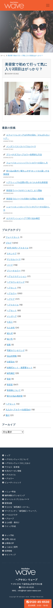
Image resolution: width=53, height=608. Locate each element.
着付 (8, 415)
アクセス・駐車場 (12, 467)
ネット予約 (9, 535)
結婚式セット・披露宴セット (20, 367)
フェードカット (13, 237)
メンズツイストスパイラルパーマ (21, 146)
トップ (7, 455)
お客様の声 (9, 543)
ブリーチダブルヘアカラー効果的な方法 (24, 154)
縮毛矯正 (11, 373)
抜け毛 (10, 339)
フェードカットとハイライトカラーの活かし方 (27, 163)
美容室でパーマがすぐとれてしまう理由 (24, 190)
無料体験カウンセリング (15, 495)
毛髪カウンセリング (16, 350)
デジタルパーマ (14, 259)
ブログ (9, 243)
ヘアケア (11, 299)
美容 (9, 379)
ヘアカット (12, 288)
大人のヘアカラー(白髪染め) (18, 409)
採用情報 (8, 551)
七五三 (10, 322)
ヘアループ (9, 519)
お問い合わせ (10, 539)
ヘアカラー (12, 293)
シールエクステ (11, 515)
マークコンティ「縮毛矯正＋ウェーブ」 (21, 511)
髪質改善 (8, 503)
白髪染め (11, 362)
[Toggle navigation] (48, 5)
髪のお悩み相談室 (15, 396)
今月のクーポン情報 (13, 471)
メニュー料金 (10, 492)
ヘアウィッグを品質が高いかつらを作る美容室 (27, 182)
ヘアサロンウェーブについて (17, 459)
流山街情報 (12, 356)
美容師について (14, 390)
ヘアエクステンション (17, 276)
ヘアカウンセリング (16, 282)
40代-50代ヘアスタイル (17, 248)
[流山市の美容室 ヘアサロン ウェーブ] (14, 5)
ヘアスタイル (13, 305)
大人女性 (11, 328)
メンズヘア (12, 316)
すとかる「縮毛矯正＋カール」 (17, 507)
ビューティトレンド (13, 482)
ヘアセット (12, 310)
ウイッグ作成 (10, 526)
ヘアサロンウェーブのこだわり (17, 463)
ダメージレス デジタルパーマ (17, 499)
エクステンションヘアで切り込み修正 (23, 218)
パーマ (10, 265)
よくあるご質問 (11, 547)
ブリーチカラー (14, 271)
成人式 (10, 333)
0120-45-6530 (38, 603)
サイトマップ (10, 555)
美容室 (10, 384)
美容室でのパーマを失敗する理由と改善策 (25, 199)
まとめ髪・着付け (12, 522)
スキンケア (12, 253)
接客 (9, 345)
